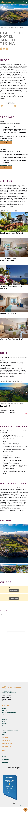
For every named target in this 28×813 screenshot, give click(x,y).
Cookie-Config (14, 590)
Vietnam (4, 734)
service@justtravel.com (9, 693)
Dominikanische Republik (9, 712)
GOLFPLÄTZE (6, 740)
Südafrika (4, 728)
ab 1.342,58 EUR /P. (6, 140)
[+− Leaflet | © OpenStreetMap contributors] (14, 635)
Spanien (4, 726)
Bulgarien (4, 710)
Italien (4, 717)
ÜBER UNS (5, 754)
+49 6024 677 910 (7, 691)
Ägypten (4, 708)
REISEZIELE (6, 705)
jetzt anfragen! (6, 143)
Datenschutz (5, 761)
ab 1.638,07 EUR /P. (6, 165)
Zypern (4, 732)
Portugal (4, 723)
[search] (23, 2)
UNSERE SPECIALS (8, 743)
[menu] (26, 2)
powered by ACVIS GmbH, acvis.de (14, 806)
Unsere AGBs (5, 759)
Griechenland (5, 715)
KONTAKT (4, 756)
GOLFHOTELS (6, 737)
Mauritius (4, 721)
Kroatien (4, 719)
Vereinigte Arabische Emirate (10, 730)
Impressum (5, 762)
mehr (26, 413)
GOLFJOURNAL (6, 746)
